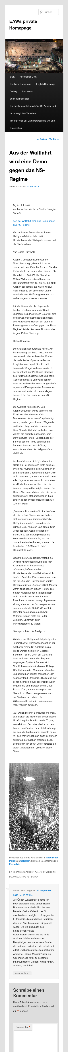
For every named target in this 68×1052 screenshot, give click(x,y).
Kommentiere (22, 973)
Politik (12, 860)
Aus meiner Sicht (28, 76)
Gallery (13, 91)
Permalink (14, 864)
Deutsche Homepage (20, 83)
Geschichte (52, 857)
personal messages (19, 98)
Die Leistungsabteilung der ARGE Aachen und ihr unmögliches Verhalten (33, 109)
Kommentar (23, 1027)
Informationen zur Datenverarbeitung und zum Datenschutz (32, 124)
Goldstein (25, 860)
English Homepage (45, 83)
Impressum (27, 91)
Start (12, 76)
